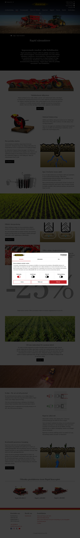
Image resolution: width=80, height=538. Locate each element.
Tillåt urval (40, 282)
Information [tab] (40, 259)
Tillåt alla (58, 282)
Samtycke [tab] (21, 259)
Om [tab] (59, 259)
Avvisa (22, 282)
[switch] (33, 278)
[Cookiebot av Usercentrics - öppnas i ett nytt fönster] (61, 255)
